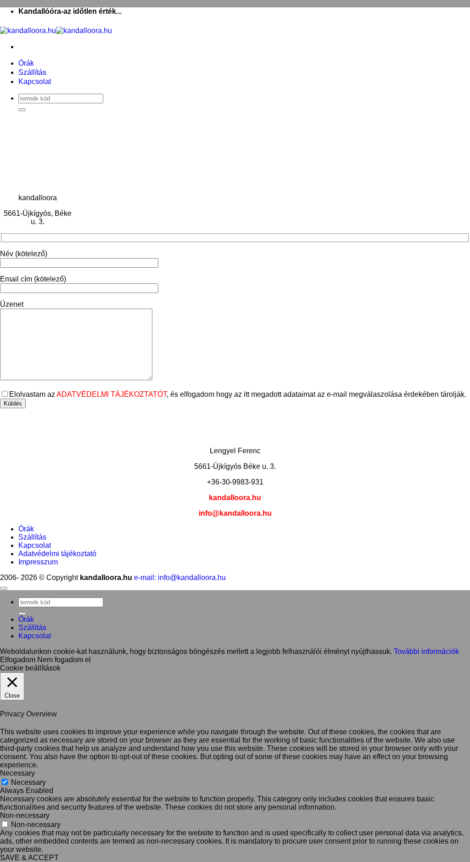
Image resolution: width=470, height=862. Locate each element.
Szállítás (32, 72)
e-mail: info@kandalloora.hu (180, 577)
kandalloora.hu (235, 497)
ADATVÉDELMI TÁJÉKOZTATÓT (111, 394)
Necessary (28, 782)
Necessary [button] (17, 773)
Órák (26, 63)
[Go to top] (3, 588)
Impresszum (38, 562)
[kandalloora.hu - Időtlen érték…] (56, 30)
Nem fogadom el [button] (64, 660)
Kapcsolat (34, 81)
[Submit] (22, 109)
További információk (426, 651)
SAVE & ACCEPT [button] (29, 858)
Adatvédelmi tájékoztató (57, 554)
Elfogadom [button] (17, 660)
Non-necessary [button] (25, 815)
